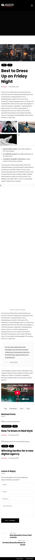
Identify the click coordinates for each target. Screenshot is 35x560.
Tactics (5, 446)
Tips (10, 65)
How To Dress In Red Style (17, 431)
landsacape (13, 408)
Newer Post (21, 540)
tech (22, 408)
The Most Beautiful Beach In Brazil (13, 543)
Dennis (5, 86)
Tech (4, 65)
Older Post (13, 533)
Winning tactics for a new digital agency (17, 452)
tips (28, 408)
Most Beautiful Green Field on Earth (21, 536)
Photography (6, 426)
